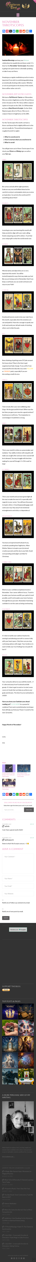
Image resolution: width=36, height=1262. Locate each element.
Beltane (26, 60)
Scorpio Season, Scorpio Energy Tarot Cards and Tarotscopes (8, 774)
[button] (18, 15)
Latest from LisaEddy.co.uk (16, 1168)
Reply (31, 824)
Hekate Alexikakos (10, 1203)
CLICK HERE (15, 704)
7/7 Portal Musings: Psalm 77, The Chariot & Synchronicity (17, 1228)
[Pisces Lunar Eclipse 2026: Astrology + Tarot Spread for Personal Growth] (10, 1044)
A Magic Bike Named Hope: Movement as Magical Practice (16, 1172)
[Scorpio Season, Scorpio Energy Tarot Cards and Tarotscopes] (8, 768)
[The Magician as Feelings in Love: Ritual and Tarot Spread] (26, 1076)
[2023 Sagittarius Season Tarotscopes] (8, 783)
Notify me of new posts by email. (12, 911)
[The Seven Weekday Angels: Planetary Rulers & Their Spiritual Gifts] (26, 1060)
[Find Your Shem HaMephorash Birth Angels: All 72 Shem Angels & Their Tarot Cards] (26, 1011)
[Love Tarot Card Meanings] (26, 1028)
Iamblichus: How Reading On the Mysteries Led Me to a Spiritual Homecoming (17, 1219)
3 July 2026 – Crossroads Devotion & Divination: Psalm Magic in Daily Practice (15, 1236)
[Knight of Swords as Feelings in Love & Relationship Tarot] (10, 1076)
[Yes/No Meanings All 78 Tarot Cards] (10, 1011)
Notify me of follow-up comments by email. (16, 903)
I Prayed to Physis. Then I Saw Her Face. (17, 1188)
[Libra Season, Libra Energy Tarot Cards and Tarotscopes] (23, 768)
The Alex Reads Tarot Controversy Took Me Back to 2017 (17, 1196)
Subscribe (29, 809)
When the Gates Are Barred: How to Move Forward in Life (17, 1211)
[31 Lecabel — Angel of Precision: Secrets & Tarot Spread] (26, 1044)
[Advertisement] (18, 958)
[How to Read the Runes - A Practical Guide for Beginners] (10, 1028)
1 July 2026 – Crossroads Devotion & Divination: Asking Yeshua (15, 1245)
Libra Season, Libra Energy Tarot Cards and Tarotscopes (23, 774)
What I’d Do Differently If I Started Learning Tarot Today (17, 1181)
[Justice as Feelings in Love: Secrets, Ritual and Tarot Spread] (10, 1060)
